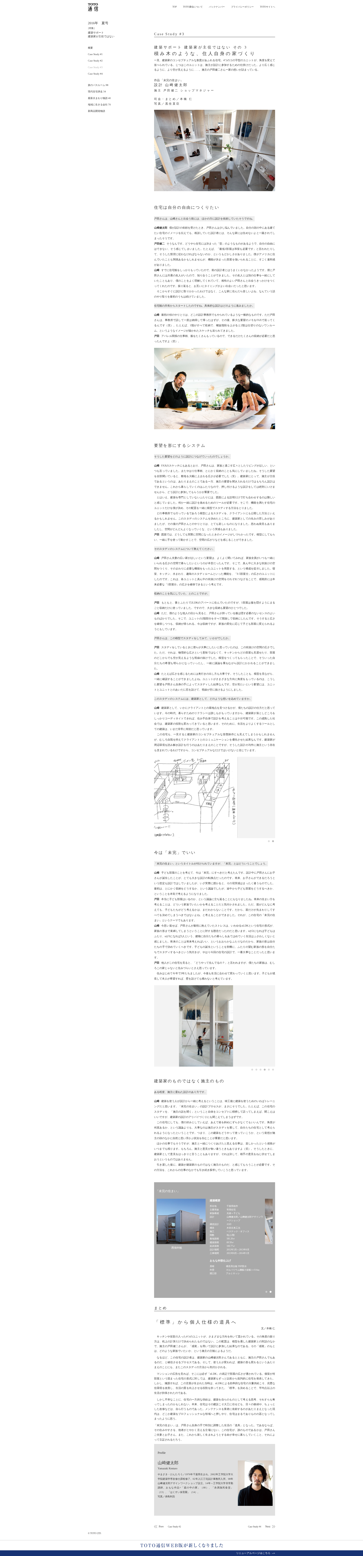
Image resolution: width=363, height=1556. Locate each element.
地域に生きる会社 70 (99, 104)
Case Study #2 (95, 60)
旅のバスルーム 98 (98, 85)
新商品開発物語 (96, 111)
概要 (90, 47)
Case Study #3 (95, 67)
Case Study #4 (95, 73)
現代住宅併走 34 (97, 91)
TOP (174, 7)
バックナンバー (217, 7)
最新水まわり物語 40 (99, 98)
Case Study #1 (95, 54)
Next (259, 1526)
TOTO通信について (193, 7)
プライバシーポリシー (242, 7)
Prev (170, 1526)
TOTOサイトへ (267, 7)
